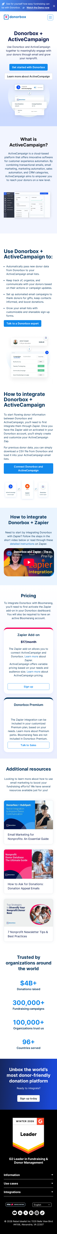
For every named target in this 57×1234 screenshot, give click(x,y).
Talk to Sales (28, 745)
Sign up (28, 686)
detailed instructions (22, 543)
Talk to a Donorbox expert (22, 323)
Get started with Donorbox (28, 67)
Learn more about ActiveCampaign (28, 76)
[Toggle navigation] (50, 17)
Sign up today (28, 1098)
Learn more (31, 656)
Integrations (12, 1192)
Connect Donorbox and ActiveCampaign (28, 468)
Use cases (11, 1183)
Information (12, 1175)
